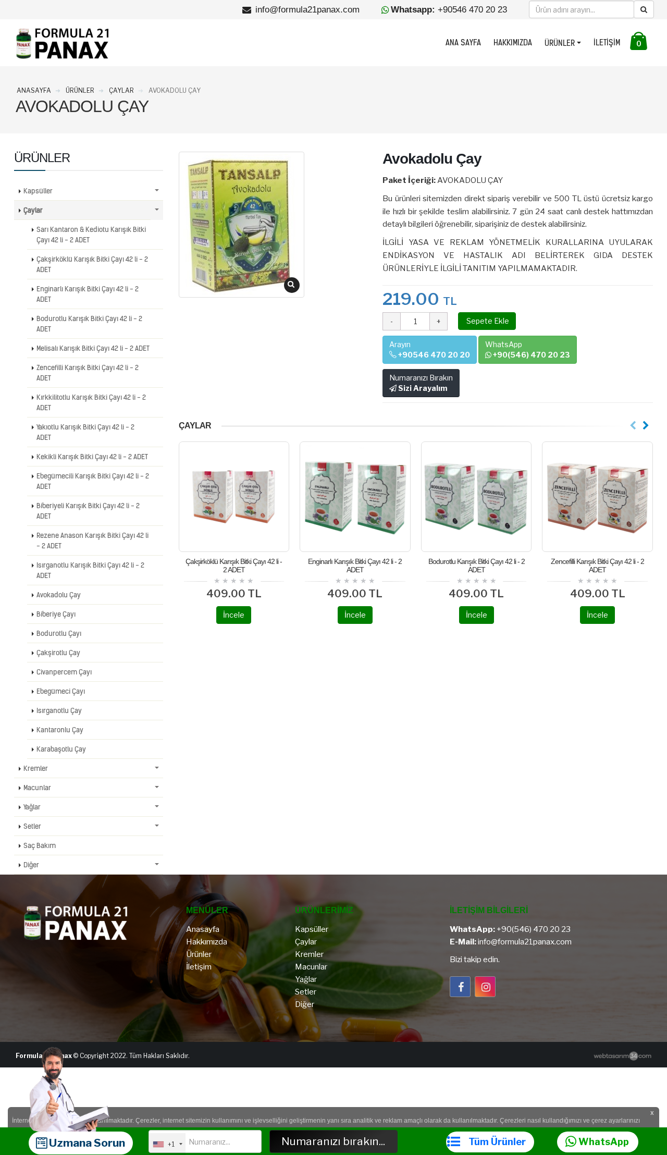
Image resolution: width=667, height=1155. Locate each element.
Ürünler (560, 43)
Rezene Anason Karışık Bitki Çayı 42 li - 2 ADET (92, 540)
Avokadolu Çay (58, 595)
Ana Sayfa (463, 42)
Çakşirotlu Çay (58, 652)
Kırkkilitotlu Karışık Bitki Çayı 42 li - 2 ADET (91, 402)
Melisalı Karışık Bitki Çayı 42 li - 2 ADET (93, 348)
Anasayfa (202, 929)
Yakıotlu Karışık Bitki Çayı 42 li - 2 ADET (85, 432)
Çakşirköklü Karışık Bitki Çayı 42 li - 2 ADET (234, 565)
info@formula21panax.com (525, 942)
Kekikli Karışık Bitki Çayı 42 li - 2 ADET (92, 456)
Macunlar (37, 787)
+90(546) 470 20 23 (534, 929)
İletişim (607, 42)
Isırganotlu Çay (59, 710)
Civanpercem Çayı (64, 672)
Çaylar (33, 210)
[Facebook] (460, 986)
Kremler (35, 768)
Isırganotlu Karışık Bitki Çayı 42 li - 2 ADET (90, 570)
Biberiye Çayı (56, 614)
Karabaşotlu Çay (61, 749)
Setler (32, 826)
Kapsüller (38, 191)
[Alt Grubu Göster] (157, 191)
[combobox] (167, 1144)
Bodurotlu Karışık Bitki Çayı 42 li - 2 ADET (476, 565)
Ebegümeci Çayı (60, 691)
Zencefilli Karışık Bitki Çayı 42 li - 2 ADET (597, 565)
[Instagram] (485, 986)
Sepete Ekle (487, 320)
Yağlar (32, 807)
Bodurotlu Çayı (58, 633)
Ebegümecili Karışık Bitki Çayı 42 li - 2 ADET (92, 481)
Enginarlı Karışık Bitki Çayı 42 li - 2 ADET (355, 565)
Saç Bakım (39, 845)
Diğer (31, 865)
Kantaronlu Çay (59, 730)
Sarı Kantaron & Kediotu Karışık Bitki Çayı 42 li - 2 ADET (91, 234)
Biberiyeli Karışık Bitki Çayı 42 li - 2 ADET (88, 510)
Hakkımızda (512, 42)
